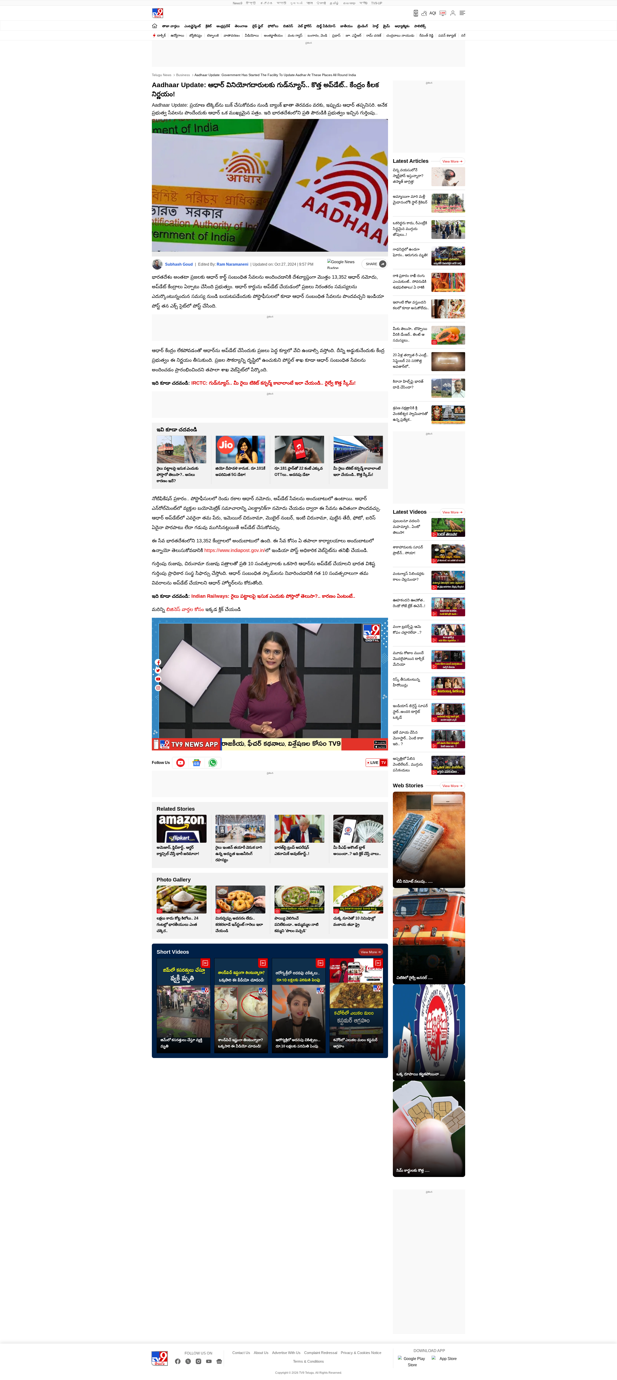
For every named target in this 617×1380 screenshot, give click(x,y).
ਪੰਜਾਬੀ (321, 3)
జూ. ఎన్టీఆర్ (353, 35)
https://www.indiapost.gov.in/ (234, 550)
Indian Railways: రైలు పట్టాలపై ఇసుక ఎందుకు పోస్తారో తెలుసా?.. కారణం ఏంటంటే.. (272, 596)
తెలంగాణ (241, 26)
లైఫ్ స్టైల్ (257, 26)
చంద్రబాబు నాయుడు (400, 35)
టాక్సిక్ (161, 35)
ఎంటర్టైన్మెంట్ (192, 26)
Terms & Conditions (308, 1361)
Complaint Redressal (320, 1353)
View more (369, 952)
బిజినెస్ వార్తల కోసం (185, 609)
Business (182, 75)
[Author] (157, 264)
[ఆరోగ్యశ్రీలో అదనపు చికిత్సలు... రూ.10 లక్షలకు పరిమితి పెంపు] (298, 1005)
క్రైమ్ (386, 26)
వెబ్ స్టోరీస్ (305, 26)
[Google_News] (197, 762)
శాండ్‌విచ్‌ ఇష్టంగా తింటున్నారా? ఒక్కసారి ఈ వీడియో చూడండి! (240, 1043)
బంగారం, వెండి (317, 35)
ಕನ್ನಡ (266, 3)
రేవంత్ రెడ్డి (426, 35)
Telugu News (161, 75)
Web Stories (408, 785)
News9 (237, 3)
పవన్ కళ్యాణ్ (447, 35)
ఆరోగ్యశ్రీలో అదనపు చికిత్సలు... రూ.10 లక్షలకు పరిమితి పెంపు (298, 1043)
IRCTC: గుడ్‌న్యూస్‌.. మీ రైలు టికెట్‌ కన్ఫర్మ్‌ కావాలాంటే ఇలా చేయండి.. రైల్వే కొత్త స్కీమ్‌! (273, 383)
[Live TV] (441, 13)
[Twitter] (188, 1361)
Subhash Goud (179, 264)
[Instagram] (198, 1361)
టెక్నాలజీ (213, 35)
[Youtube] (181, 762)
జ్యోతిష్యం (195, 35)
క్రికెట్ (209, 26)
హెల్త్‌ (375, 26)
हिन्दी (251, 3)
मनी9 (363, 3)
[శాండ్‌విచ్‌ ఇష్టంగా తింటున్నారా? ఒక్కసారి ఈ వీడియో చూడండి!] (241, 1005)
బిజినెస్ (288, 26)
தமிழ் (334, 3)
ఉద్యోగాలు (177, 35)
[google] (343, 264)
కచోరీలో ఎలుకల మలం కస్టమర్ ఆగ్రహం (355, 1043)
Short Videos (173, 952)
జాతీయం (346, 26)
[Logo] (157, 13)
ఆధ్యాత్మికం (402, 26)
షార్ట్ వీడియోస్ (325, 26)
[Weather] (423, 13)
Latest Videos (410, 512)
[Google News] (219, 1361)
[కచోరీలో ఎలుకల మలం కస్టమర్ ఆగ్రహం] (356, 1005)
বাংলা (309, 3)
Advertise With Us (286, 1353)
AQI (432, 13)
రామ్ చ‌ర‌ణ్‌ (373, 35)
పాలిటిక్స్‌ (420, 26)
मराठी (281, 3)
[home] (154, 26)
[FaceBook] (178, 1361)
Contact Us (241, 1353)
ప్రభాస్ (336, 35)
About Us (261, 1353)
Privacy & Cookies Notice (361, 1353)
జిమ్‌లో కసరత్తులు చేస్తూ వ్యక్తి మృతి (181, 1043)
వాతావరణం (232, 35)
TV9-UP (376, 3)
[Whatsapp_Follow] (213, 762)
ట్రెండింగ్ (362, 26)
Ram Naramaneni (232, 264)
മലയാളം (349, 3)
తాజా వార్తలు (171, 26)
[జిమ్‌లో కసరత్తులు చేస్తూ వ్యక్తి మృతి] (183, 1005)
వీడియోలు (252, 35)
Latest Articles (411, 161)
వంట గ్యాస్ (295, 35)
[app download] (414, 13)
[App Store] (446, 1362)
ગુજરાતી (296, 3)
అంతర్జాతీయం (273, 35)
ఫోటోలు (273, 26)
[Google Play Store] (412, 1362)
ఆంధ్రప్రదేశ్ (223, 26)
